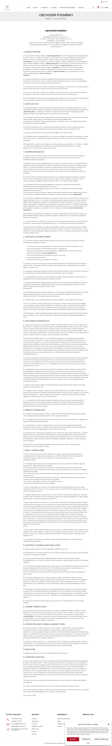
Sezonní (34, 734)
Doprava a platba (62, 724)
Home (28, 8)
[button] (108, 724)
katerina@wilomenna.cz (18, 726)
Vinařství (34, 719)
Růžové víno (35, 729)
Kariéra (59, 726)
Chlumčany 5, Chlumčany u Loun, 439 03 (19, 729)
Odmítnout (86, 739)
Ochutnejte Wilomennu (67, 8)
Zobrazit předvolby (101, 739)
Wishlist (98, 6)
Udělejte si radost (37, 726)
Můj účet (105, 2)
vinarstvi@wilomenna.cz (18, 724)
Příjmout (73, 739)
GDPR (88, 743)
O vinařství (44, 8)
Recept (34, 731)
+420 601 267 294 (16, 719)
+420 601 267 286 (16, 721)
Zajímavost (35, 721)
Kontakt (81, 8)
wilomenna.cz (53, 743)
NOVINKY (54, 8)
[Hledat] (93, 7)
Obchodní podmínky (63, 719)
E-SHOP (35, 8)
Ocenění (34, 724)
